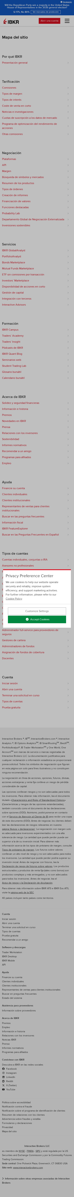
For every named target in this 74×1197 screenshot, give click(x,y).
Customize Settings (37, 611)
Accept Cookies (39, 619)
